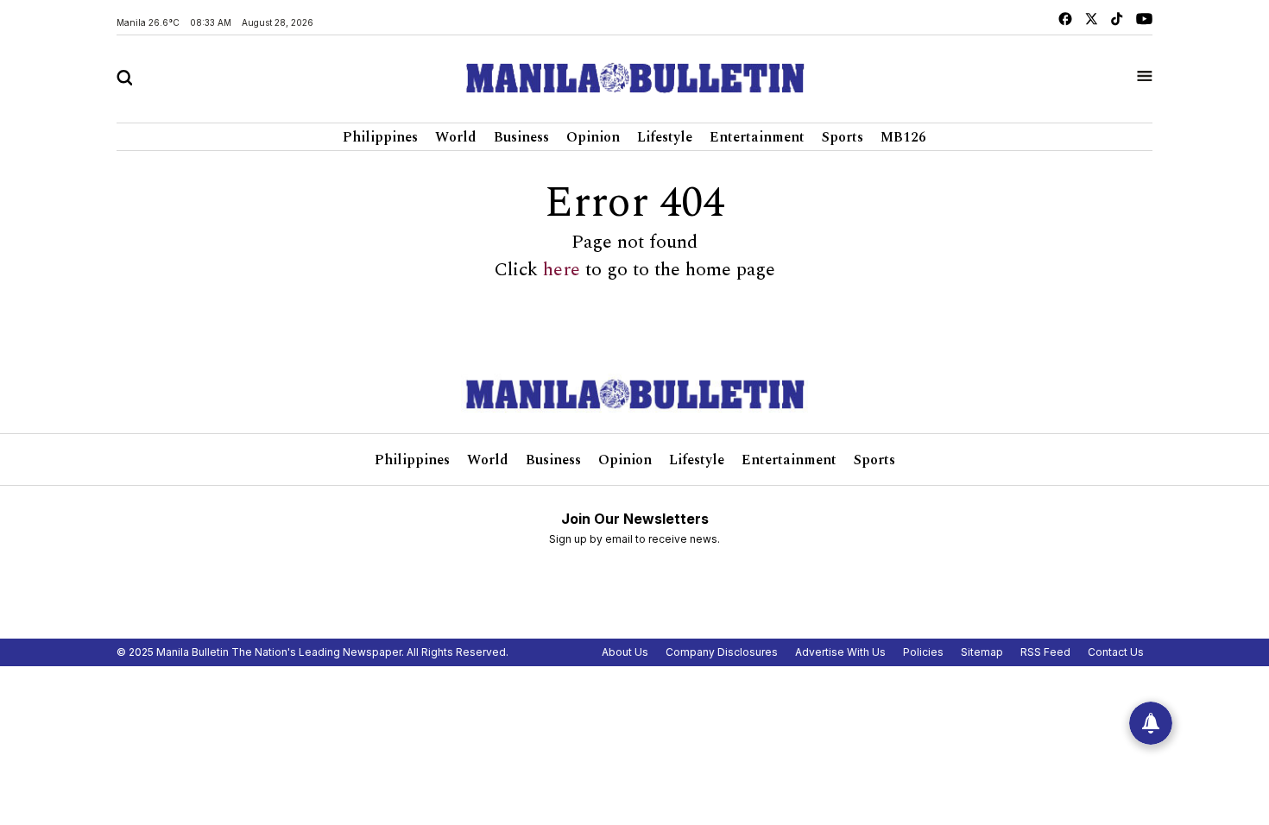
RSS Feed (1045, 652)
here (561, 270)
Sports (842, 137)
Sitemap (982, 652)
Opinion (593, 137)
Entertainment (757, 137)
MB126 (903, 137)
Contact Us (1116, 652)
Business (521, 137)
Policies (923, 652)
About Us (625, 652)
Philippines (380, 137)
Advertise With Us (840, 652)
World (456, 137)
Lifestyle (664, 137)
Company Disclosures (722, 652)
